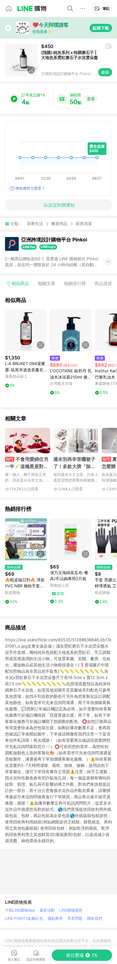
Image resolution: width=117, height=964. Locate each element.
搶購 (105, 72)
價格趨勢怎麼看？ (30, 188)
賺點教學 (55, 918)
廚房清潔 (84, 223)
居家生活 (35, 223)
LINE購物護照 (70, 910)
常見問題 (74, 918)
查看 (91, 98)
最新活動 (47, 910)
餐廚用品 (59, 223)
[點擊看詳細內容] (26, 330)
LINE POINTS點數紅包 (24, 918)
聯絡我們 (94, 918)
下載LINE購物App (20, 910)
